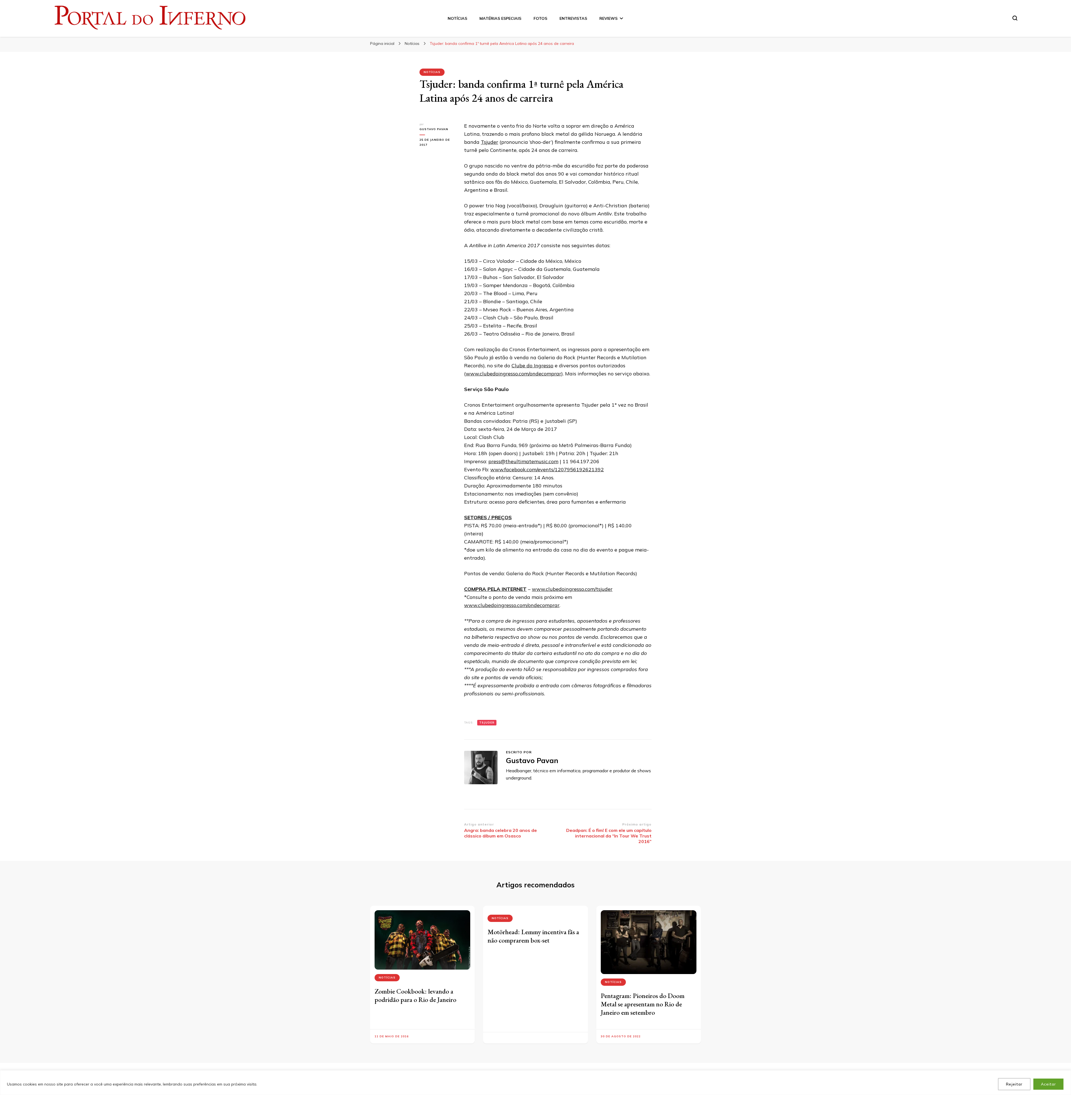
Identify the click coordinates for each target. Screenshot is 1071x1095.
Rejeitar (1014, 1084)
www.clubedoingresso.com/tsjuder (572, 589)
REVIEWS (608, 18)
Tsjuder (489, 142)
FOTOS (540, 18)
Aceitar (1048, 1084)
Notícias (432, 72)
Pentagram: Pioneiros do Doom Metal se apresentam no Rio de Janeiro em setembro (642, 1004)
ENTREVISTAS (573, 18)
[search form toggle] (1014, 18)
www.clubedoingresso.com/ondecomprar (513, 373)
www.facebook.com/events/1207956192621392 (547, 469)
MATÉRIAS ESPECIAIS (500, 18)
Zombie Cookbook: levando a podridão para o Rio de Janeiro (415, 995)
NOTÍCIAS (457, 18)
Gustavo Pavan (433, 129)
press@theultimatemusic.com (523, 461)
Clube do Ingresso (532, 365)
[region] (535, 1082)
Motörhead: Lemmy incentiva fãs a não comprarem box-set (533, 936)
